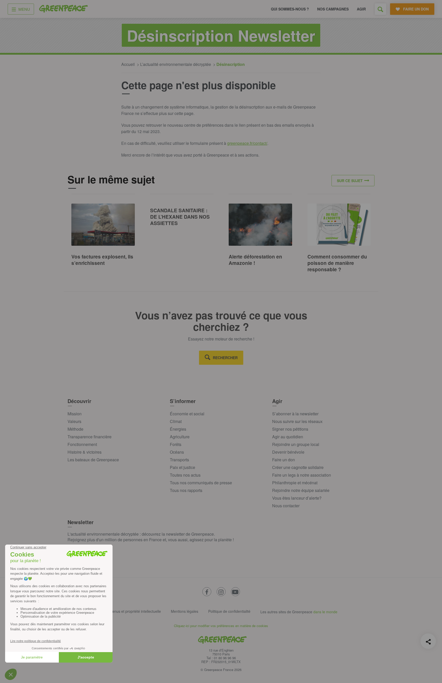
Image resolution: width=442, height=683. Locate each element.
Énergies (178, 429)
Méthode (75, 429)
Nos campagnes (333, 8)
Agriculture (180, 437)
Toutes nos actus (185, 475)
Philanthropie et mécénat (294, 483)
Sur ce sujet (350, 180)
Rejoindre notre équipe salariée (300, 490)
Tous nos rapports (186, 490)
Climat (176, 421)
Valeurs (74, 421)
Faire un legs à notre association (301, 475)
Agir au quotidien (287, 437)
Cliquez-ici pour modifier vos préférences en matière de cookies (221, 625)
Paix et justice (182, 467)
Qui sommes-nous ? (290, 8)
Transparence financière (90, 437)
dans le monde (325, 611)
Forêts (175, 444)
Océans (177, 452)
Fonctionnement (82, 444)
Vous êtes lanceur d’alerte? (297, 498)
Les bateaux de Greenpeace (93, 460)
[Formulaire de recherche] (380, 9)
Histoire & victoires (85, 452)
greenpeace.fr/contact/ (247, 143)
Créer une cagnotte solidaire (298, 467)
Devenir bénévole (288, 452)
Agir (361, 8)
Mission (75, 414)
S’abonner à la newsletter (295, 414)
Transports (179, 460)
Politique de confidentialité (229, 611)
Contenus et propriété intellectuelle (133, 611)
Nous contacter (286, 506)
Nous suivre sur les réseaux (297, 421)
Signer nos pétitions (290, 429)
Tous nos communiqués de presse (201, 483)
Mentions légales (184, 611)
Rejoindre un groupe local (295, 444)
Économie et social (187, 414)
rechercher (225, 357)
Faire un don (283, 460)
